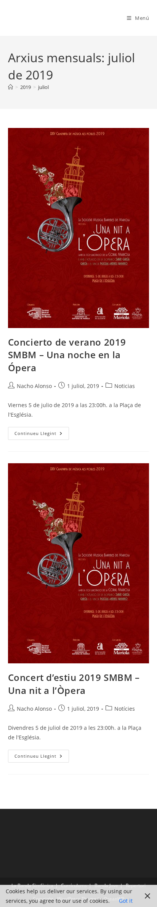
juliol (43, 87)
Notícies (124, 708)
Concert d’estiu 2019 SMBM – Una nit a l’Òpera (74, 684)
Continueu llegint (41, 435)
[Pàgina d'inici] (10, 87)
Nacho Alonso (34, 386)
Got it (126, 900)
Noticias (124, 386)
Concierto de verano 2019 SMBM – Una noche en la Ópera (67, 355)
